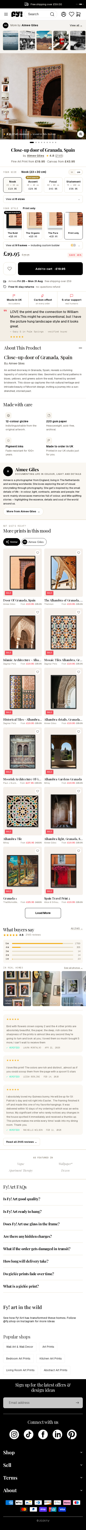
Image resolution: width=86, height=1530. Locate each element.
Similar (14, 542)
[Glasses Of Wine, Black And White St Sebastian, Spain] (78, 40)
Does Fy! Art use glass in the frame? (31, 1223)
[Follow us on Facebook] (43, 1434)
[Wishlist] (71, 14)
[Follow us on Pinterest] (72, 1434)
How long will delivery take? (25, 1261)
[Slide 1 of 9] (5, 80)
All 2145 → (77, 928)
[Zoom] (80, 134)
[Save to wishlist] (9, 268)
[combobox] (41, 14)
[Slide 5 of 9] (5, 112)
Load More (43, 913)
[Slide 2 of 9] (5, 88)
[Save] (37, 552)
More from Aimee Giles (23, 511)
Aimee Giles (35, 155)
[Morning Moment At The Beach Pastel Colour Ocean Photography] (10, 40)
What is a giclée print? (21, 1286)
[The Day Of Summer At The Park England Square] (44, 40)
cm (78, 172)
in (72, 172)
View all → (76, 25)
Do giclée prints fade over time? (28, 1273)
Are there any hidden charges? (27, 1236)
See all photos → (73, 967)
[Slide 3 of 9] (5, 96)
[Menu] (6, 14)
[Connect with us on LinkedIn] (57, 1434)
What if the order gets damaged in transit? (36, 1248)
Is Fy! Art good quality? (21, 1198)
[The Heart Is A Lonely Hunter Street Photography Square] (27, 40)
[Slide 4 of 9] (5, 104)
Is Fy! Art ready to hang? (22, 1211)
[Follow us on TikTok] (28, 1434)
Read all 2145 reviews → (21, 1142)
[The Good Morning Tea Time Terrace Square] (61, 40)
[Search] (52, 14)
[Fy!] (17, 14)
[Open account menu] (64, 14)
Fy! (47, 1520)
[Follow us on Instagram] (14, 1434)
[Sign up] (77, 1403)
